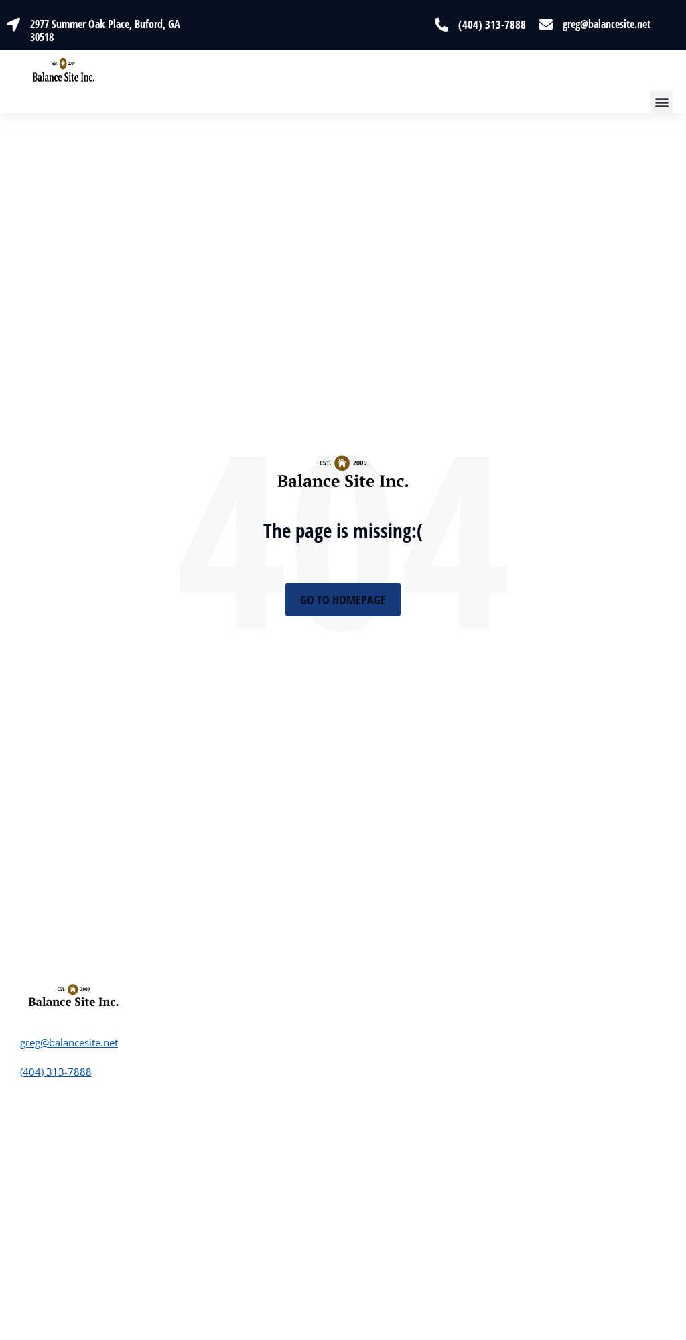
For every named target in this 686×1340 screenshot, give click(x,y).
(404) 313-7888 (492, 24)
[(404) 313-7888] (441, 25)
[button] (661, 102)
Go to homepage (343, 600)
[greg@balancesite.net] (546, 25)
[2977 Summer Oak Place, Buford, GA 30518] (13, 25)
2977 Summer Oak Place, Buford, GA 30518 (105, 30)
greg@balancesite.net (606, 24)
